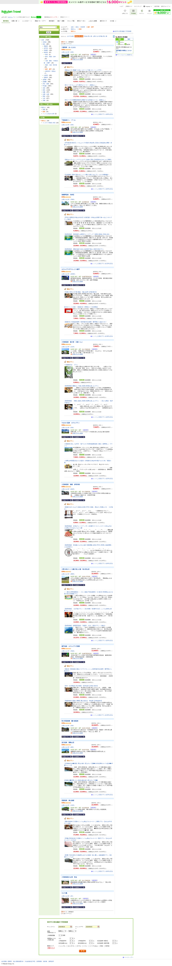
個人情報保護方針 (18, 961)
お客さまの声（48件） (68, 747)
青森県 (46, 46)
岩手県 (46, 48)
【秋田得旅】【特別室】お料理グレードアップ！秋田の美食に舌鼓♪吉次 (86, 234)
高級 (44, 109)
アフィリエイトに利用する (124, 55)
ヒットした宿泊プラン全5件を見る (103, 189)
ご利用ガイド (128, 6)
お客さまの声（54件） (68, 125)
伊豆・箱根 (46, 83)
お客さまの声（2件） (68, 896)
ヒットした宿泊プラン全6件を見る (103, 871)
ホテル (122, 42)
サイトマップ (137, 6)
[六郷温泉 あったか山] (92, 55)
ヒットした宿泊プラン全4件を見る (103, 417)
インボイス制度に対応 (49, 122)
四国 (44, 96)
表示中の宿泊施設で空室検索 (122, 31)
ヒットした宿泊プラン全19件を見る (102, 336)
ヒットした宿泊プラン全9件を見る (103, 114)
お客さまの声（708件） (68, 199)
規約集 (45, 961)
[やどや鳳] (85, 899)
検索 (82, 951)
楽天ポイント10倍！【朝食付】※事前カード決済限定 (81, 307)
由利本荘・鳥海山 (50, 71)
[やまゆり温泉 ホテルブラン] (85, 430)
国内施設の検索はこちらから (124, 51)
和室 (101, 946)
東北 (77, 27)
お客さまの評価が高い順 (100, 36)
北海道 (44, 42)
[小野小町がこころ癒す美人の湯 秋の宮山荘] (94, 576)
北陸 (44, 88)
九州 (44, 98)
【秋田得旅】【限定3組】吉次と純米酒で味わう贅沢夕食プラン (84, 249)
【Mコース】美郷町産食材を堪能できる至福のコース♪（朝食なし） (85, 100)
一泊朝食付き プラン (71, 365)
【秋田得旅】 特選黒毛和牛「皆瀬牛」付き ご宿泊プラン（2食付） (85, 625)
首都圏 (44, 81)
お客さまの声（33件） (68, 725)
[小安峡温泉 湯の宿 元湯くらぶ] (94, 349)
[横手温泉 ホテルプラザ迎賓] (95, 653)
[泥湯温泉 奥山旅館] (92, 808)
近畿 (44, 92)
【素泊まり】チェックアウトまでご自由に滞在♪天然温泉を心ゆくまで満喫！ (88, 159)
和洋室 (107, 946)
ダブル (79, 946)
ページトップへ (128, 957)
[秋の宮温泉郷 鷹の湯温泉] (94, 728)
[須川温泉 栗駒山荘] (92, 750)
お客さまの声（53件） (68, 52)
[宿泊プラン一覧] (67, 63)
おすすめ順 (70, 36)
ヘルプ (121, 6)
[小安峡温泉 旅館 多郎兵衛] (94, 492)
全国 (72, 27)
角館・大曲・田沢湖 (51, 65)
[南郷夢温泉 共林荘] (92, 202)
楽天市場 (156, 6)
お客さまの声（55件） (68, 427)
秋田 (46, 54)
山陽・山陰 (46, 94)
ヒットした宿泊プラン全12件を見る (102, 263)
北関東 (44, 79)
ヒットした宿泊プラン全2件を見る (103, 478)
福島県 (46, 77)
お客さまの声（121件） (68, 347)
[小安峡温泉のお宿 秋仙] (94, 880)
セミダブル (71, 946)
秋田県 (83, 27)
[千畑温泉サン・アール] (92, 127)
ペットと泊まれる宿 (48, 113)
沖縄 (44, 100)
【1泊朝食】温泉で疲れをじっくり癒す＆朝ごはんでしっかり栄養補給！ (86, 174)
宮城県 (46, 50)
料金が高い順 (88, 36)
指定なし (73, 29)
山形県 (46, 75)
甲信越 (44, 86)
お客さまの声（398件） (68, 574)
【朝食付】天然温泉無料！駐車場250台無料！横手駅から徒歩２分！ (85, 322)
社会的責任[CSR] (30, 961)
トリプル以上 (94, 946)
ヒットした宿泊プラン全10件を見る (102, 715)
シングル (62, 946)
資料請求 (51, 961)
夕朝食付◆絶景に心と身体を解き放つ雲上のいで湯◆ (81, 780)
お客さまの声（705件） (68, 651)
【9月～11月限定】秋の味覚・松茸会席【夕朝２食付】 (81, 686)
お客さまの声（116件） (68, 805)
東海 (44, 90)
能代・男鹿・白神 (50, 56)
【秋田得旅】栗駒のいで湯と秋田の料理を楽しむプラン (81, 386)
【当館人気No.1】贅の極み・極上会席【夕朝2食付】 (80, 292)
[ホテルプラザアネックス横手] (95, 277)
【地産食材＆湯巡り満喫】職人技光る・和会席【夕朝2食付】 (83, 700)
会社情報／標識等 (6, 961)
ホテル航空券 (125, 44)
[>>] (114, 36)
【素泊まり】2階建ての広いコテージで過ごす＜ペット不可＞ (83, 70)
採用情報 (39, 961)
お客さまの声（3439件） (69, 274)
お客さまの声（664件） (68, 489)
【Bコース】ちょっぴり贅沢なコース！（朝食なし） (80, 85)
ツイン (85, 946)
